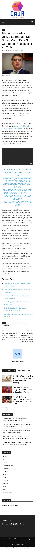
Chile (16, 323)
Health (5, 474)
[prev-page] (3, 408)
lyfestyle (5, 480)
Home (3, 27)
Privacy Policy (26, 539)
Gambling (6, 469)
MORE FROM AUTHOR (24, 371)
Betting (5, 457)
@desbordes (20, 190)
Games (5, 472)
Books (5, 463)
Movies (5, 483)
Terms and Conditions (15, 539)
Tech (4, 486)
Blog (8, 27)
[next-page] (6, 408)
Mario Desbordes (23, 323)
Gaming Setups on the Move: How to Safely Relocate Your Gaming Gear (16, 431)
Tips (4, 489)
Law (4, 477)
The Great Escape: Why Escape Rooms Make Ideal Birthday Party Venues (22, 390)
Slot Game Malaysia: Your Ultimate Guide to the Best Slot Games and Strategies (18, 425)
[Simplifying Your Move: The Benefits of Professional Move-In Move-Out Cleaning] (7, 378)
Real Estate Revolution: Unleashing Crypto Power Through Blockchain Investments (16, 437)
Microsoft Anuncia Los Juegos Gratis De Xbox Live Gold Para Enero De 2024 (9, 336)
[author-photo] (17, 358)
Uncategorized (8, 492)
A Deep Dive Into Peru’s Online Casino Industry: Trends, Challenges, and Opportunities (17, 443)
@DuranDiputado (23, 178)
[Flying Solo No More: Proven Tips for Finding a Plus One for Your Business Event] (7, 399)
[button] (3, 22)
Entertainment (8, 466)
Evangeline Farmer (9, 50)
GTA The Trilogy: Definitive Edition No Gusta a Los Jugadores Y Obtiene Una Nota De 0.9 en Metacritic (25, 338)
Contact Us (18, 541)
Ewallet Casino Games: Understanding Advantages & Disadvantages (15, 419)
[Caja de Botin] (17, 9)
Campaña (10, 323)
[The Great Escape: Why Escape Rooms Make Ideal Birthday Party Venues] (7, 389)
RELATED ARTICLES (9, 371)
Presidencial (6, 325)
